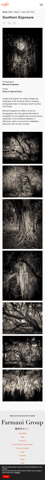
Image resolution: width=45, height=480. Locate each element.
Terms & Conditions (22, 448)
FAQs (22, 437)
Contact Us (22, 441)
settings (17, 473)
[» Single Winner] (5, 4)
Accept (6, 476)
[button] (4, 22)
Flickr (22, 463)
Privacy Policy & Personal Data (22, 444)
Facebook (22, 455)
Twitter (22, 459)
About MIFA (22, 433)
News (22, 452)
